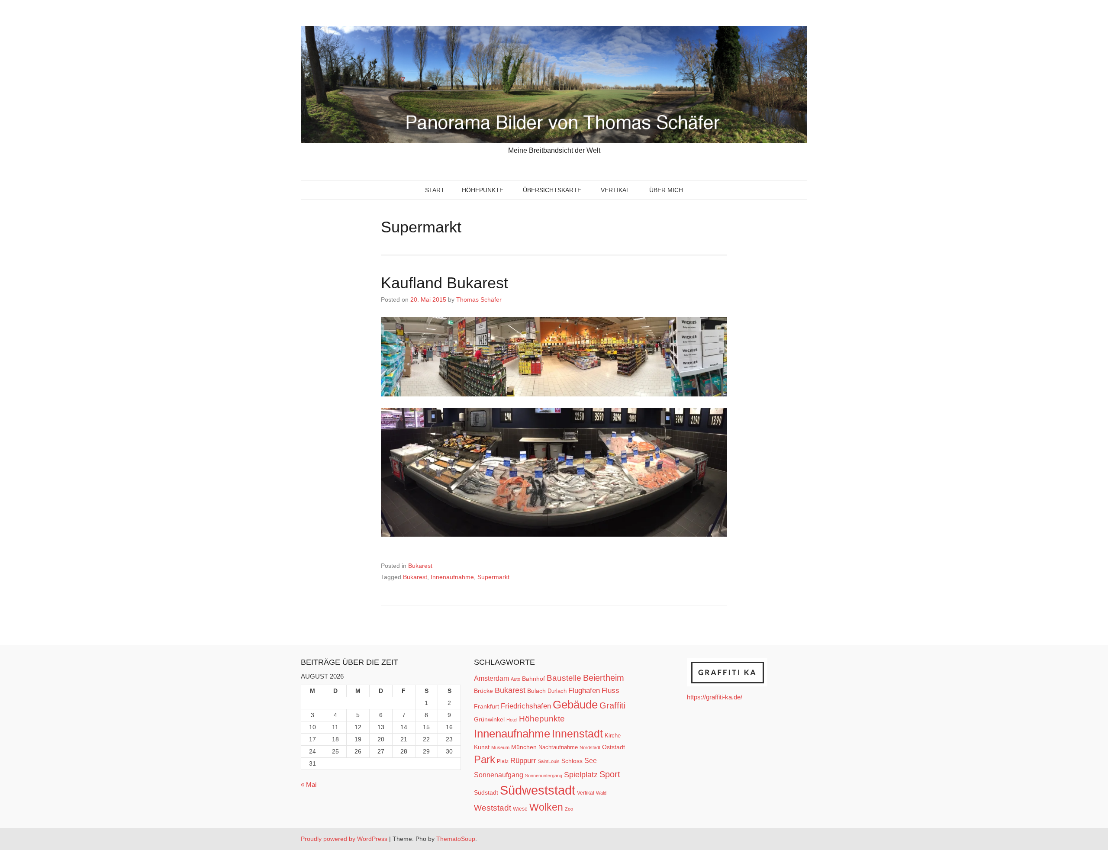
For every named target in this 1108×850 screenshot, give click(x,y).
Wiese (520, 809)
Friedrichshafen (526, 706)
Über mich (666, 190)
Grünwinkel (489, 719)
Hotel (511, 719)
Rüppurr (523, 760)
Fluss (610, 690)
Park (484, 759)
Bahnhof (533, 678)
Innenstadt (577, 734)
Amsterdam (491, 678)
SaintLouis (549, 761)
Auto (515, 679)
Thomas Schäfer (479, 299)
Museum (500, 747)
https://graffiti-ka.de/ (714, 697)
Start (434, 190)
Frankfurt (486, 706)
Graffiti (612, 705)
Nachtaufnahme (558, 747)
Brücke (483, 690)
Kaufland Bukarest (446, 283)
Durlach (557, 691)
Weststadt (492, 807)
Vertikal (615, 190)
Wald (601, 792)
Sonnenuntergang (543, 775)
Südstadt (486, 792)
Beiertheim (603, 678)
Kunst (482, 747)
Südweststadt (537, 790)
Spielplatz (581, 774)
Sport (609, 774)
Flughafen (584, 690)
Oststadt (613, 747)
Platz (503, 761)
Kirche (613, 735)
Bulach (536, 690)
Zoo (569, 808)
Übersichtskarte (552, 190)
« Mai (308, 784)
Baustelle (564, 678)
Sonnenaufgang (498, 775)
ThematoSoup (455, 838)
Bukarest (420, 565)
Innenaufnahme (452, 576)
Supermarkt (493, 576)
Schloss (572, 760)
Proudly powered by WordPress (344, 838)
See (590, 760)
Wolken (546, 807)
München (524, 747)
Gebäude (575, 705)
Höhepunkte (482, 190)
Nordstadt (590, 747)
